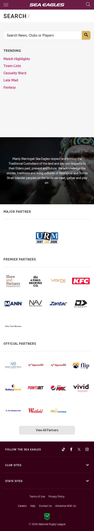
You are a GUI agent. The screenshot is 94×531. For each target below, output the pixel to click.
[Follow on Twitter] (79, 449)
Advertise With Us (65, 505)
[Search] (88, 4)
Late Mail (10, 80)
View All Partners (47, 430)
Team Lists (12, 66)
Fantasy (9, 87)
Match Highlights (16, 59)
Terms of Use (37, 496)
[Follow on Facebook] (71, 449)
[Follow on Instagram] (87, 449)
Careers (22, 505)
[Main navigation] (5, 4)
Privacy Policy (56, 496)
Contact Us (45, 505)
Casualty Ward (14, 73)
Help (32, 505)
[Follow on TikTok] (63, 449)
